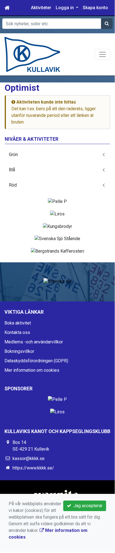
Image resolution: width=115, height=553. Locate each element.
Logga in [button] (65, 7)
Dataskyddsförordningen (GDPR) (36, 360)
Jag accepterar (86, 505)
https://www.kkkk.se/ (33, 468)
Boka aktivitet (17, 323)
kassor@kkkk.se (29, 458)
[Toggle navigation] (102, 54)
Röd (13, 185)
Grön (13, 154)
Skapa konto (95, 7)
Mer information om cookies (31, 370)
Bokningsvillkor (19, 351)
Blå (12, 169)
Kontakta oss (17, 332)
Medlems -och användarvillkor (33, 342)
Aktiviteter (41, 7)
